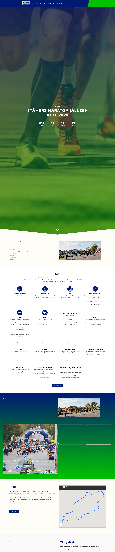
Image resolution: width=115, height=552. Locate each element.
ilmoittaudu (57, 385)
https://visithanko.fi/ (44, 377)
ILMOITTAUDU (43, 3)
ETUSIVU (35, 3)
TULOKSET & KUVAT (53, 3)
